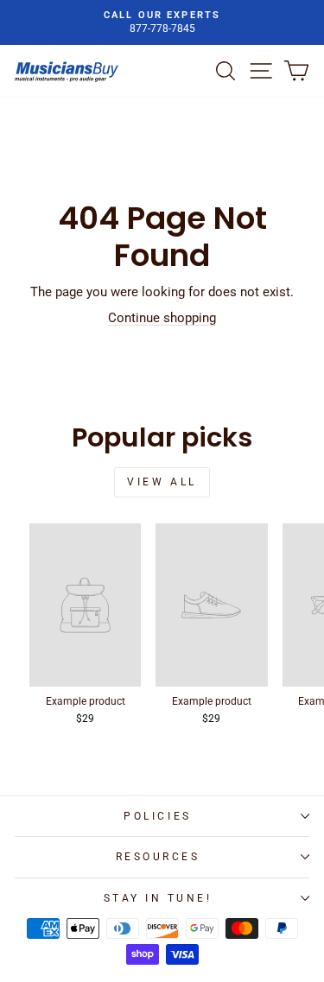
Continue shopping (162, 318)
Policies (157, 816)
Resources (158, 857)
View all (162, 482)
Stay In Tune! (158, 898)
